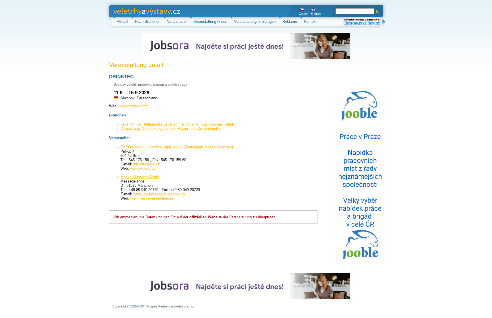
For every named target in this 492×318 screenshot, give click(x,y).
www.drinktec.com (134, 106)
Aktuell (122, 21)
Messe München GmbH (139, 177)
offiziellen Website (205, 217)
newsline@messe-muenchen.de (159, 194)
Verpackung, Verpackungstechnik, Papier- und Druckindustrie (170, 128)
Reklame (289, 21)
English (316, 13)
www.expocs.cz (143, 168)
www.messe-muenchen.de (151, 198)
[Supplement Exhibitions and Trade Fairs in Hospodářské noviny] (364, 22)
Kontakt (310, 21)
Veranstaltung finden (210, 21)
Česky (303, 13)
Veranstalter (177, 21)
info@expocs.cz (146, 164)
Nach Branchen (147, 21)
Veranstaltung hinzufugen (255, 21)
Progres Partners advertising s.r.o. (170, 306)
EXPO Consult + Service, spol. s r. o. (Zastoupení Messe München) (176, 147)
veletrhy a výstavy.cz (131, 11)
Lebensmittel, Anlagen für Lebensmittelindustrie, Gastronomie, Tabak (177, 124)
